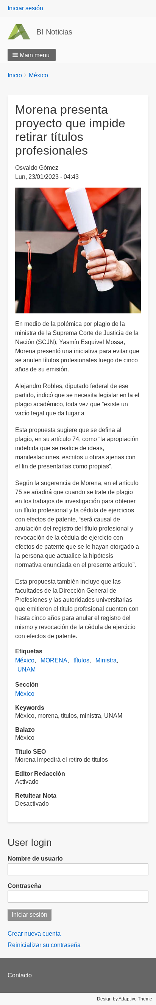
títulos (81, 660)
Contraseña (24, 886)
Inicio (15, 75)
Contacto (20, 975)
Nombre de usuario (35, 858)
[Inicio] (22, 31)
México (38, 75)
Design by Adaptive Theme (124, 999)
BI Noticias (54, 32)
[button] (32, 55)
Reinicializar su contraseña (44, 945)
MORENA (54, 660)
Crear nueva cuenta (34, 933)
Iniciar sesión (25, 8)
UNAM (26, 669)
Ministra (106, 660)
